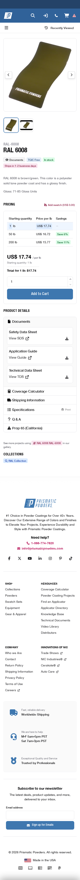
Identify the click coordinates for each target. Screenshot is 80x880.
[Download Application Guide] (67, 358)
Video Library (50, 627)
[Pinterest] (60, 558)
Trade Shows (50, 653)
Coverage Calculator (55, 589)
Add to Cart (40, 294)
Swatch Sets (13, 602)
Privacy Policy (14, 678)
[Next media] (71, 75)
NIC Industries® (52, 659)
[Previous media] (8, 75)
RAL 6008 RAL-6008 (49, 443)
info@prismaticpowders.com (42, 548)
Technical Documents (55, 620)
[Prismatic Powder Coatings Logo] (8, 15)
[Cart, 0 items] (70, 15)
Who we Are (13, 653)
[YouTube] (30, 558)
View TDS (16, 377)
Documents (16, 159)
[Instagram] (50, 558)
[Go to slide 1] (11, 125)
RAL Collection (17, 460)
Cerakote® (48, 665)
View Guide (17, 357)
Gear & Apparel (15, 614)
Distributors (48, 633)
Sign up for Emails (43, 825)
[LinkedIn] (40, 558)
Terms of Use (14, 684)
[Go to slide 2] (26, 125)
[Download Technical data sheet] (67, 377)
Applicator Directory (54, 608)
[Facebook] (9, 558)
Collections (12, 589)
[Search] (33, 15)
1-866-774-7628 (42, 543)
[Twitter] (19, 558)
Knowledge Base (52, 614)
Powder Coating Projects (58, 596)
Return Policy (14, 665)
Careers (10, 690)
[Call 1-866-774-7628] (56, 15)
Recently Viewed (62, 28)
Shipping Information (19, 672)
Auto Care (48, 672)
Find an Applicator (53, 602)
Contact (10, 659)
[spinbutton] (40, 281)
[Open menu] (6, 27)
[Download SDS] (67, 338)
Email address (14, 807)
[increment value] (70, 279)
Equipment (12, 608)
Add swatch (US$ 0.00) (61, 205)
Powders (11, 596)
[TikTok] (71, 558)
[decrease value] (70, 284)
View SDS (16, 338)
